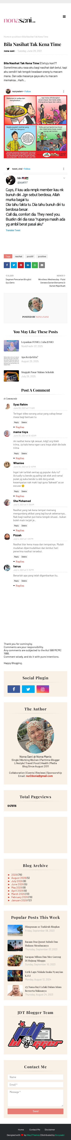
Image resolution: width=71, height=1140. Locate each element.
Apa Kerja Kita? (29, 357)
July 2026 (17, 881)
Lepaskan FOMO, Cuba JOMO (37, 342)
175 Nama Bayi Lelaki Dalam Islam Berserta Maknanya (43, 988)
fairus (17, 566)
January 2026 (19, 900)
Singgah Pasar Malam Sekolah (37, 372)
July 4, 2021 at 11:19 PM (23, 570)
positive (16, 36)
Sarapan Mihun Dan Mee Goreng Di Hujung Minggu (43, 958)
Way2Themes (33, 1135)
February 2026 (19, 897)
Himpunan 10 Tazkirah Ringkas (42, 926)
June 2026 (17, 884)
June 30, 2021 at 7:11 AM (24, 408)
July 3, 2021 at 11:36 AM (23, 504)
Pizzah (17, 535)
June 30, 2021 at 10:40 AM (24, 435)
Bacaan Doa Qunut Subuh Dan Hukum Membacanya (41, 943)
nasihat (18, 256)
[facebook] (14, 689)
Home (7, 36)
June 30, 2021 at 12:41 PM (24, 466)
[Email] (57, 689)
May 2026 (17, 887)
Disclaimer (50, 1129)
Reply (16, 422)
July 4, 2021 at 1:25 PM (23, 539)
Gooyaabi (59, 1135)
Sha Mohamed (22, 501)
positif (30, 256)
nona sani (9, 50)
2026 (14, 874)
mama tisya (20, 432)
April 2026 (17, 890)
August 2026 (19, 877)
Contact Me (34, 1129)
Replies (20, 427)
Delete (24, 422)
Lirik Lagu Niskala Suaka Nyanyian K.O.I (44, 973)
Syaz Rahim (20, 404)
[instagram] (43, 689)
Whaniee (18, 463)
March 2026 (18, 893)
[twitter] (28, 689)
